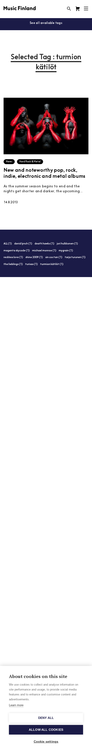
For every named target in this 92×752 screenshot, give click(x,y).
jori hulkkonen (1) (67, 244)
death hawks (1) (44, 244)
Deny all (46, 718)
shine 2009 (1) (34, 257)
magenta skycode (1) (17, 251)
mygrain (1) (66, 251)
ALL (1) (8, 244)
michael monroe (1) (44, 251)
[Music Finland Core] (77, 8)
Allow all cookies (46, 729)
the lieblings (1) (13, 264)
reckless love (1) (13, 257)
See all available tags (46, 23)
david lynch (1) (23, 244)
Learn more (16, 705)
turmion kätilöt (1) (51, 264)
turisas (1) (31, 264)
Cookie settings (46, 741)
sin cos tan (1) (53, 257)
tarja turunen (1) (75, 257)
